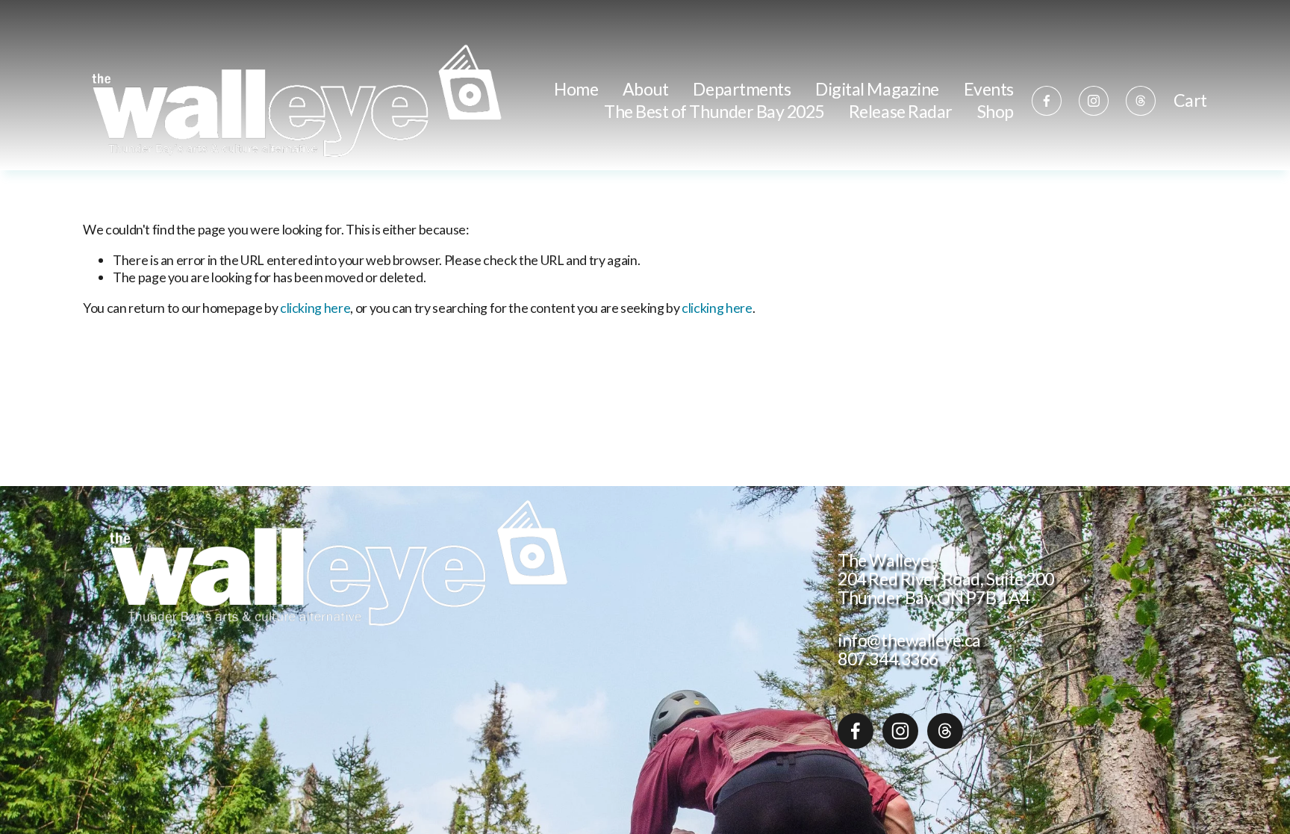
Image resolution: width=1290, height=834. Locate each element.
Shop (995, 111)
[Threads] (1141, 101)
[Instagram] (1094, 101)
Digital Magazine (877, 88)
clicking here (315, 307)
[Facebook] (1047, 101)
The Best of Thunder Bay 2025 (714, 111)
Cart (1190, 101)
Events (989, 88)
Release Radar (901, 111)
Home (576, 88)
